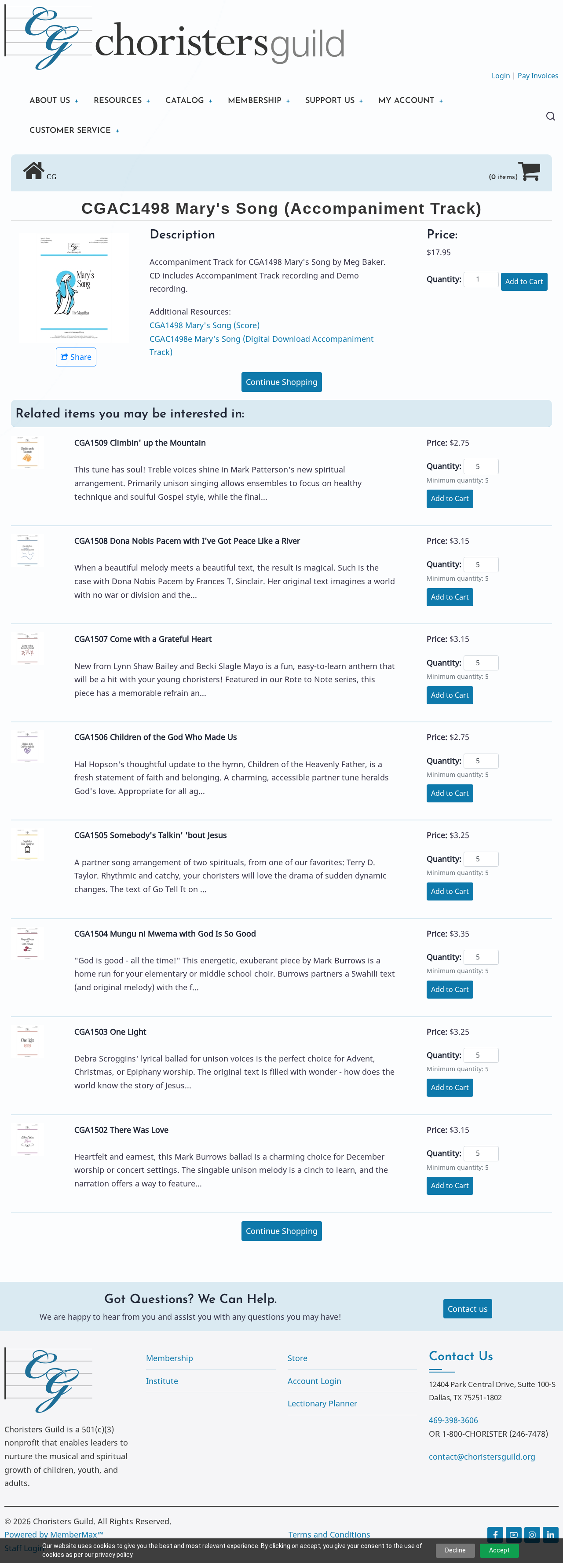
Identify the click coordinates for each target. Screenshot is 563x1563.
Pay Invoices (538, 76)
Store (297, 1358)
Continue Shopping (282, 382)
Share (80, 356)
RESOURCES (118, 101)
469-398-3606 (453, 1420)
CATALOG (184, 101)
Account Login (314, 1381)
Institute (162, 1381)
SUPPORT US (330, 101)
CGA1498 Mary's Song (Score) (205, 325)
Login (501, 76)
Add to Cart (524, 281)
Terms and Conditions (329, 1534)
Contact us (468, 1308)
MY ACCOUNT (406, 101)
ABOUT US (49, 101)
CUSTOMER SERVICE (70, 131)
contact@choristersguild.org (482, 1456)
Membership (169, 1358)
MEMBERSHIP (255, 101)
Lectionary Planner (322, 1403)
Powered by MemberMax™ (53, 1534)
